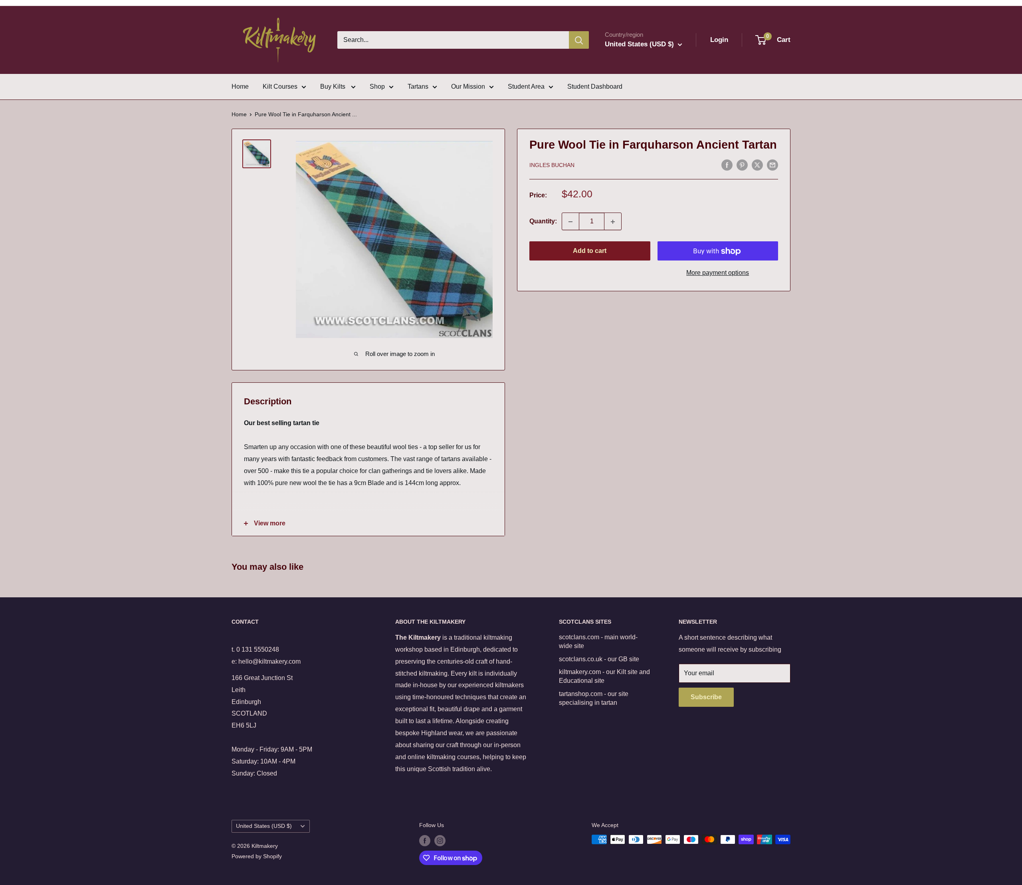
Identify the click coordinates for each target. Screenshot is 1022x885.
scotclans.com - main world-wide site (598, 641)
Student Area (526, 86)
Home (240, 86)
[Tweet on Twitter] (757, 165)
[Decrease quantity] (570, 221)
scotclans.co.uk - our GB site (599, 659)
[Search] (579, 40)
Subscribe (706, 697)
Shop (377, 86)
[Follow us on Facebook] (424, 840)
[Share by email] (772, 165)
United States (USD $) (264, 826)
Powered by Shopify (257, 856)
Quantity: (543, 221)
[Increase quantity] (612, 221)
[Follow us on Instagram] (440, 840)
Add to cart (589, 251)
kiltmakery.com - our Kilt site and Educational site (604, 676)
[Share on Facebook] (727, 165)
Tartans (418, 86)
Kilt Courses (280, 86)
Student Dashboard (594, 86)
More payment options (717, 273)
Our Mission (468, 86)
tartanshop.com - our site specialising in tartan (593, 698)
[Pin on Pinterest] (742, 165)
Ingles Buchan (551, 165)
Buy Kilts (333, 86)
